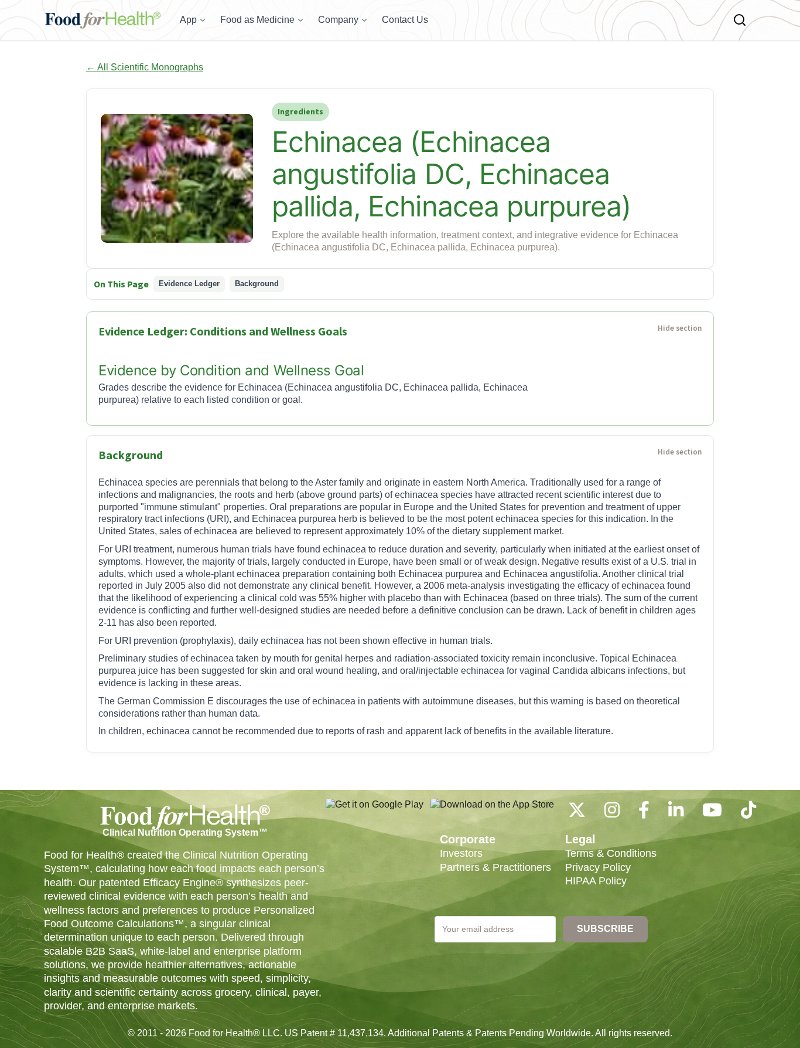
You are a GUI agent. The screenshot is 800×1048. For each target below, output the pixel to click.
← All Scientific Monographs (144, 67)
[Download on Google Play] (374, 810)
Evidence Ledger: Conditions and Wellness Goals (222, 331)
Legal (580, 839)
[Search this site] (740, 20)
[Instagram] (612, 813)
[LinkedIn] (675, 813)
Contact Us (405, 20)
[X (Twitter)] (577, 813)
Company (338, 20)
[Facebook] (643, 813)
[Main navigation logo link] (102, 20)
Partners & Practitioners (495, 867)
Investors (461, 853)
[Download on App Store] (492, 810)
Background (257, 283)
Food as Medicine (257, 20)
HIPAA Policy (596, 881)
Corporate (467, 839)
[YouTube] (712, 813)
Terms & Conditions (611, 853)
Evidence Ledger (189, 283)
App (188, 20)
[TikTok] (748, 813)
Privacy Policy (598, 867)
